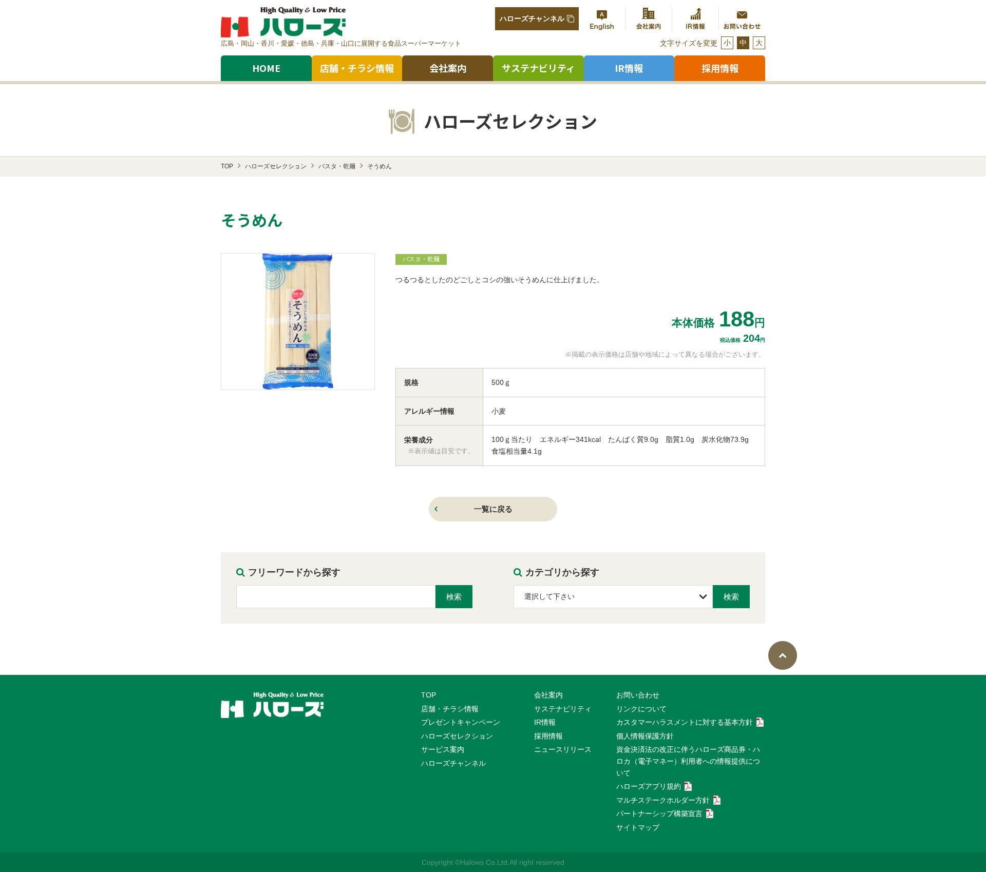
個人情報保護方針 (645, 736)
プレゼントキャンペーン (460, 722)
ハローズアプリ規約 (648, 786)
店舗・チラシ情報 (357, 67)
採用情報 (548, 736)
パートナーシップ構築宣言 (659, 813)
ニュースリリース (563, 749)
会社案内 (447, 67)
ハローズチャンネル (532, 18)
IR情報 (545, 722)
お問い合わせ (637, 695)
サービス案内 (442, 749)
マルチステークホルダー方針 (663, 800)
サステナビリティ (538, 67)
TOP (428, 695)
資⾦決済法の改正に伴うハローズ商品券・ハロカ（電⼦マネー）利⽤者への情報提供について (688, 761)
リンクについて (641, 709)
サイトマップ (637, 827)
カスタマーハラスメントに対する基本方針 (684, 722)
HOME (266, 67)
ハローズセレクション (457, 736)
